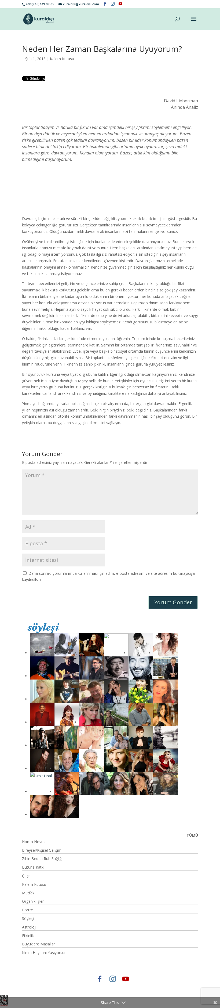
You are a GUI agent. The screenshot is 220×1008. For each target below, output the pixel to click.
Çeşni (26, 875)
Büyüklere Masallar (38, 943)
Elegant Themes (66, 988)
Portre (27, 909)
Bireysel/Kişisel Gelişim (41, 850)
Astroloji (29, 927)
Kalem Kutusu (62, 58)
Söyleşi (28, 918)
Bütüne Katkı (33, 867)
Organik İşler (33, 901)
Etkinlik (28, 935)
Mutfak (28, 892)
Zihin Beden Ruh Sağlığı (42, 858)
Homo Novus (33, 841)
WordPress (134, 988)
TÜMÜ (192, 835)
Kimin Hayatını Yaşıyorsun (44, 952)
